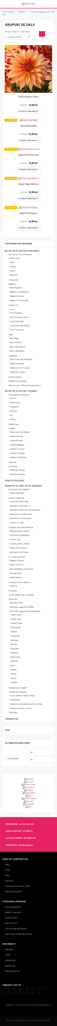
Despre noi (10, 966)
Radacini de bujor (13, 912)
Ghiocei (13, 411)
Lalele (12, 428)
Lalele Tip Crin (17, 449)
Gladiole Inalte (17, 363)
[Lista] (49, 34)
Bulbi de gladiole (13, 907)
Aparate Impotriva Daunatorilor (25, 510)
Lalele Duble (16, 440)
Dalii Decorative (17, 347)
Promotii (13, 591)
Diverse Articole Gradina (21, 527)
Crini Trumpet (17, 330)
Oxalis (13, 419)
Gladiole (13, 356)
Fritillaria (14, 407)
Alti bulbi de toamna (19, 395)
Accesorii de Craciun (20, 506)
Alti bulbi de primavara (20, 254)
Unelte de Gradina (18, 692)
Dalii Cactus (16, 342)
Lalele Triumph (17, 453)
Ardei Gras (16, 615)
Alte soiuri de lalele (19, 432)
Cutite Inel (15, 539)
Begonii (12, 284)
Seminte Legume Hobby (22, 607)
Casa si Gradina (16, 498)
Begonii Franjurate (19, 300)
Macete (13, 712)
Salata (14, 669)
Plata (7, 875)
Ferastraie (15, 700)
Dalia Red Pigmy (28, 213)
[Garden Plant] (28, 4)
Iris (11, 415)
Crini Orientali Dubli (20, 326)
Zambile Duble (17, 470)
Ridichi (14, 661)
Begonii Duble (17, 296)
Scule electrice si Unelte (21, 595)
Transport (9, 881)
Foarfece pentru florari (21, 708)
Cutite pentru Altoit (19, 544)
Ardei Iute (16, 619)
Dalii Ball (14, 338)
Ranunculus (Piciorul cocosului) (25, 385)
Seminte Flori (16, 603)
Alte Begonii (16, 288)
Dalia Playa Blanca (28, 184)
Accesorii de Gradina (19, 489)
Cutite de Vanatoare (20, 535)
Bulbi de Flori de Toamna (21, 391)
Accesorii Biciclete (19, 501)
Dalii (11, 335)
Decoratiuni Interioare (21, 518)
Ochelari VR (15, 573)
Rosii (13, 665)
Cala (12, 262)
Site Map (9, 949)
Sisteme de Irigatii (18, 688)
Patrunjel (15, 657)
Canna (13, 266)
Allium (13, 398)
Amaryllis (13, 280)
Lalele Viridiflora (18, 457)
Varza (13, 678)
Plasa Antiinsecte (18, 548)
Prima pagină (8, 12)
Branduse (13, 424)
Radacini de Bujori (18, 381)
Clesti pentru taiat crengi (22, 695)
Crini (11, 309)
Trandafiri (11, 719)
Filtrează (13, 759)
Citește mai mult (28, 111)
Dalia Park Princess (28, 155)
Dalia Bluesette (28, 126)
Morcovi (14, 653)
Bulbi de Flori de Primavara (22, 251)
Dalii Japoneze (17, 351)
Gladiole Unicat (17, 372)
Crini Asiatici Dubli (19, 317)
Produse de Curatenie (20, 582)
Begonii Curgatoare (19, 292)
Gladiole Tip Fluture (20, 368)
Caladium (13, 305)
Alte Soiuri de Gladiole (21, 359)
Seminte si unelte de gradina (18, 934)
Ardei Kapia (16, 623)
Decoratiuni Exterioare (21, 514)
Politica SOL (10, 960)
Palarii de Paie (17, 493)
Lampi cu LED (17, 522)
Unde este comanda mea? (17, 886)
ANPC (7, 955)
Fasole (14, 644)
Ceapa (14, 631)
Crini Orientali (17, 321)
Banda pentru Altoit (19, 531)
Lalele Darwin (16, 436)
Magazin (22, 12)
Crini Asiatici (16, 313)
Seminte (13, 599)
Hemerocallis (15, 377)
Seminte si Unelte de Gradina (23, 486)
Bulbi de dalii (11, 918)
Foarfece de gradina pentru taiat (26, 704)
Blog (7, 864)
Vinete (14, 682)
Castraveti (16, 627)
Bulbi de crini (11, 923)
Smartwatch (16, 577)
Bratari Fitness (17, 560)
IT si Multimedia (17, 557)
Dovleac (14, 640)
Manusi (13, 586)
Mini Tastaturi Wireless (21, 569)
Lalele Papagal (17, 445)
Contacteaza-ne (12, 971)
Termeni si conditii (13, 891)
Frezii (13, 271)
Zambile (13, 466)
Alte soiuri (15, 258)
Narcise (12, 462)
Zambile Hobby (17, 474)
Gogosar (15, 648)
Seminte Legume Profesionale (25, 611)
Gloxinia (14, 275)
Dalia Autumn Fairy (28, 96)
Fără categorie (14, 481)
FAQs (7, 870)
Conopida (15, 636)
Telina (14, 674)
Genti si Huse (17, 565)
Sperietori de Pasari (19, 552)
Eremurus (15, 402)
